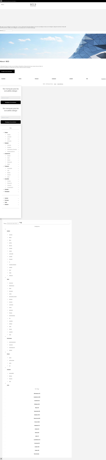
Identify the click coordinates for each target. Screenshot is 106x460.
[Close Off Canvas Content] (1, 219)
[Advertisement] (53, 17)
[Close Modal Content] (1, 459)
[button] (2, 5)
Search (1, 30)
